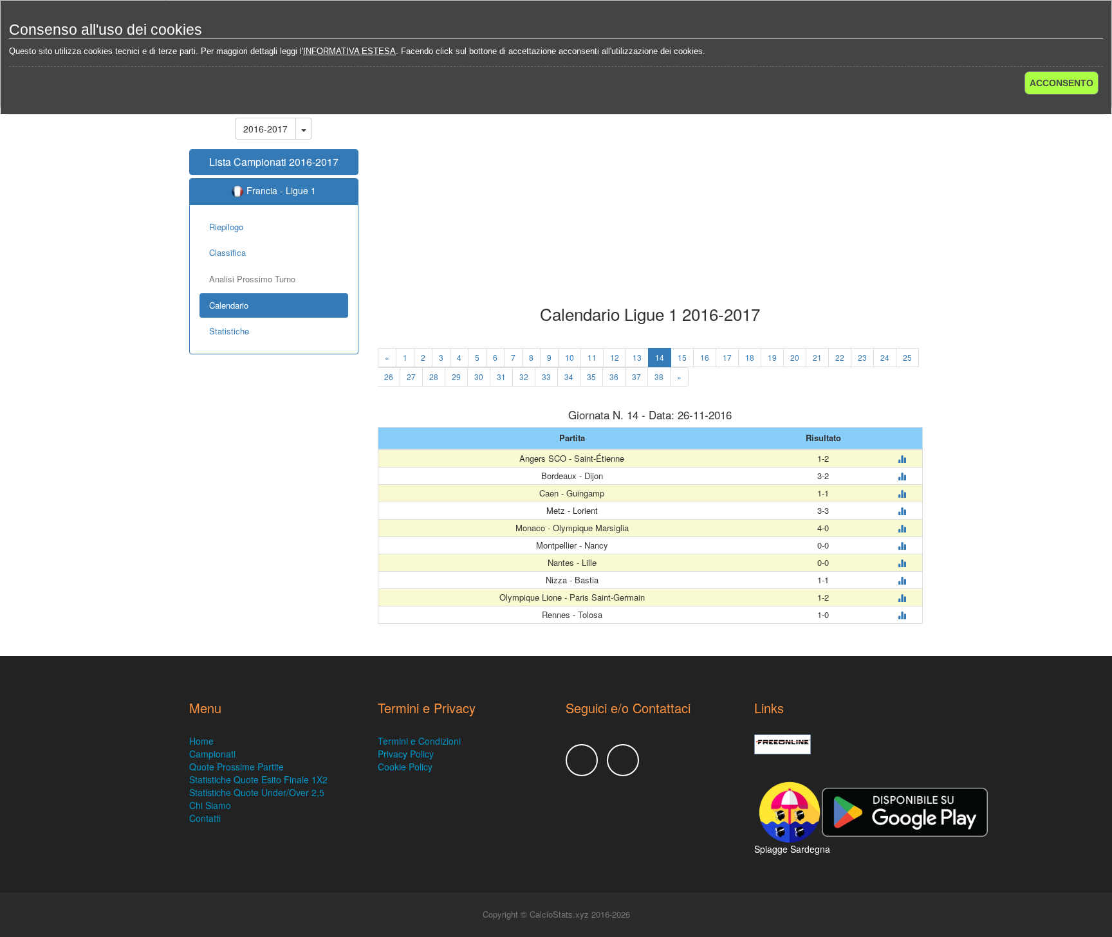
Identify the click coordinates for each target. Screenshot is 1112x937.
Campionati (212, 753)
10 (569, 357)
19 (772, 357)
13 (637, 357)
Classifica (227, 252)
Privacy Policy (406, 753)
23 (862, 357)
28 (433, 376)
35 (591, 376)
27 (411, 376)
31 (501, 376)
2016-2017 (265, 128)
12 (614, 357)
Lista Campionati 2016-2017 (273, 161)
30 (478, 376)
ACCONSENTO (1061, 83)
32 (523, 376)
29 (456, 376)
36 (613, 376)
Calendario (228, 305)
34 (568, 376)
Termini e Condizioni (419, 740)
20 (794, 357)
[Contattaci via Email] (623, 760)
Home (201, 740)
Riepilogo (226, 227)
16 (704, 357)
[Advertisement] (651, 202)
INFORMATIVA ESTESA (349, 51)
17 (727, 357)
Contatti (205, 818)
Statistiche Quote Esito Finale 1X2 (258, 779)
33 (546, 376)
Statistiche (229, 331)
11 (592, 357)
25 (907, 357)
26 (388, 376)
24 (884, 357)
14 (659, 357)
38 (658, 376)
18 (749, 357)
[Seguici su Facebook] (582, 760)
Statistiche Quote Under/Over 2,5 (256, 792)
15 (682, 357)
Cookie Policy (405, 766)
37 (636, 376)
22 (839, 357)
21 (817, 357)
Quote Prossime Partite (236, 766)
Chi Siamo (210, 805)
